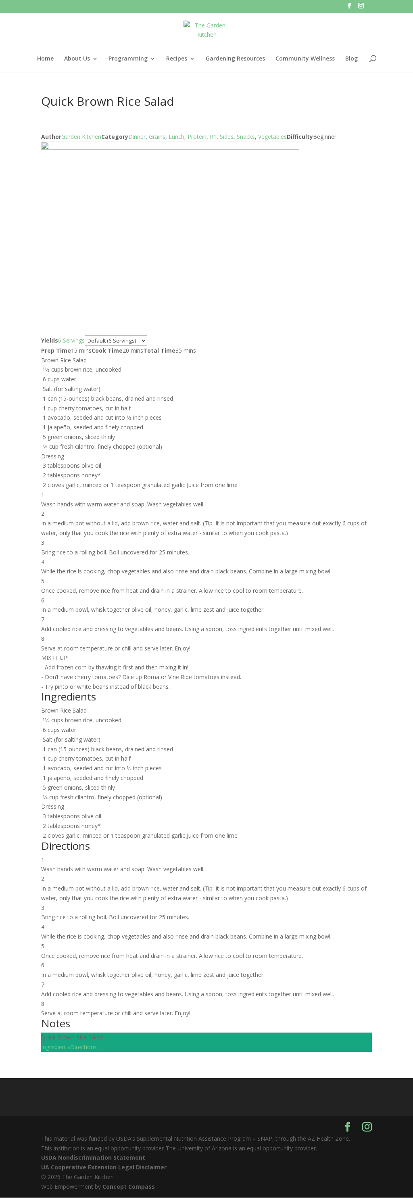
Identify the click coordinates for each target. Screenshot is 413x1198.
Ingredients (55, 1047)
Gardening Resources (235, 59)
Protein (197, 136)
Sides (227, 136)
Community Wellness (305, 59)
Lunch (176, 136)
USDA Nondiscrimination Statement (93, 1157)
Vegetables (272, 136)
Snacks (246, 136)
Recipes (176, 59)
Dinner (137, 136)
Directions (83, 1047)
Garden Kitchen (81, 136)
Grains (157, 136)
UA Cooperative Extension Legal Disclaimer (104, 1167)
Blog (351, 59)
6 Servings (71, 340)
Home (45, 59)
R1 (213, 136)
